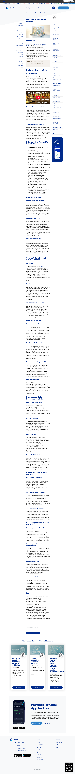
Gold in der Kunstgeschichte (56, 112)
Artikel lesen (18, 687)
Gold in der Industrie (57, 83)
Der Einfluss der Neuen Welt (57, 76)
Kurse (38, 742)
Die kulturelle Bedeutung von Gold (57, 100)
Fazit (54, 133)
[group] (57, 149)
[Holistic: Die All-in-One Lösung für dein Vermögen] (26, 12)
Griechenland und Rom (57, 53)
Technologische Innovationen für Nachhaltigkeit (56, 123)
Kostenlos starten (63, 7)
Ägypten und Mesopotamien (56, 50)
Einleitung (54, 24)
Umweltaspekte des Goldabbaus (57, 119)
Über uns (34, 7)
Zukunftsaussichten (57, 127)
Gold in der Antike (56, 46)
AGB (57, 744)
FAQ (57, 747)
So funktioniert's (41, 759)
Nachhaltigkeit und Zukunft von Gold (56, 115)
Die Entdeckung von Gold (57, 27)
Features (46, 7)
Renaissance (55, 63)
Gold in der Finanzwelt (57, 97)
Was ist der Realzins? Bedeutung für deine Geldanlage (16, 661)
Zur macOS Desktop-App (68, 1)
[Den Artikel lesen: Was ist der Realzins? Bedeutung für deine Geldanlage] (19, 649)
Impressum (58, 739)
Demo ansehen (47, 723)
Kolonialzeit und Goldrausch (56, 73)
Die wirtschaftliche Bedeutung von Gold (57, 86)
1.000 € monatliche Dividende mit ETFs (35, 660)
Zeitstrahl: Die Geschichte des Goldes (56, 43)
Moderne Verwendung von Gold (57, 80)
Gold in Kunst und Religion (56, 104)
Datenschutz (59, 742)
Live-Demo (22, 7)
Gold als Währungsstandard (56, 90)
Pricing (28, 7)
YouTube (39, 762)
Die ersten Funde (56, 30)
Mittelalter (55, 61)
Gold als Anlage (56, 95)
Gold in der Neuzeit (56, 69)
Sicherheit (40, 7)
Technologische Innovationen (56, 66)
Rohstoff (42, 266)
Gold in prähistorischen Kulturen (56, 34)
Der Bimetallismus (56, 93)
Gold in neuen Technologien (55, 130)
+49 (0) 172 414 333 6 (70, 3)
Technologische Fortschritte (56, 39)
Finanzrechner (40, 744)
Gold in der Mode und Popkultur (57, 108)
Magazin (39, 739)
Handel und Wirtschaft (57, 55)
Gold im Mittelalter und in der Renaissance (57, 58)
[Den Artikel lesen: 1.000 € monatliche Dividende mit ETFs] (37, 649)
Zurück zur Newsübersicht (33, 633)
